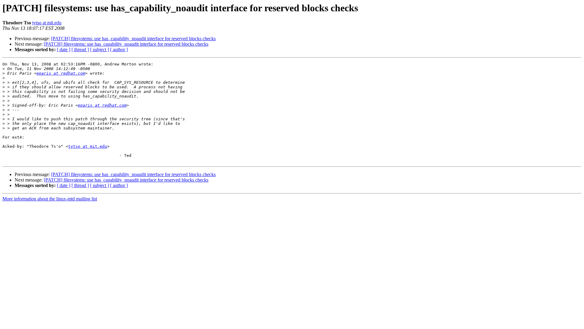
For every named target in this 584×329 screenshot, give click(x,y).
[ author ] (119, 49)
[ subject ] (99, 49)
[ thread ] (80, 49)
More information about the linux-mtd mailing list (49, 198)
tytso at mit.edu (46, 22)
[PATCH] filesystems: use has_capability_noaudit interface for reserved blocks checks (133, 38)
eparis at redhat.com (60, 73)
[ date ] (63, 49)
